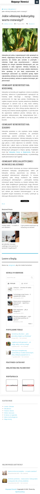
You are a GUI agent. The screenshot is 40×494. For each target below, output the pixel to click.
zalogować (11, 265)
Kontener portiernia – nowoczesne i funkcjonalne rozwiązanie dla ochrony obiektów (22, 480)
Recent (26, 283)
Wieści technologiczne (10, 417)
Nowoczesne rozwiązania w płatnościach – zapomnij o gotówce (21, 302)
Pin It (3, 204)
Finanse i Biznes (9, 411)
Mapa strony (8, 419)
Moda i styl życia (9, 413)
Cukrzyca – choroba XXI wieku (22, 287)
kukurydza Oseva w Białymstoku (20, 152)
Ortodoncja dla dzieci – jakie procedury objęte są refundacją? (21, 335)
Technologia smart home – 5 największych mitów (22, 295)
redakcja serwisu (8, 24)
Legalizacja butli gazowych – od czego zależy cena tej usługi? (21, 343)
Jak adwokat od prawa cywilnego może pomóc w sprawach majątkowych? (10, 246)
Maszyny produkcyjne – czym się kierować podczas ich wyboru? (22, 318)
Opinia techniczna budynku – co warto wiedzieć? (22, 471)
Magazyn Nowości (20, 1)
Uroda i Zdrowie (9, 406)
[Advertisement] (20, 442)
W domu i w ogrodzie (10, 415)
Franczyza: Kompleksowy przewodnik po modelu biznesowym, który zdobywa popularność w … (23, 353)
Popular (12, 283)
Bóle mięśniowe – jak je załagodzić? (20, 310)
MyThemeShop (20, 492)
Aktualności (32, 24)
